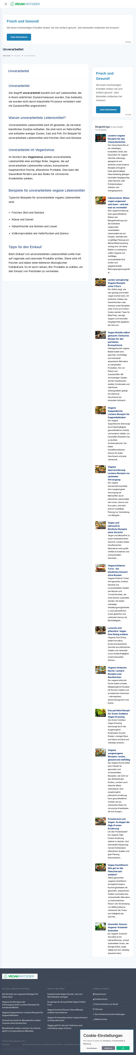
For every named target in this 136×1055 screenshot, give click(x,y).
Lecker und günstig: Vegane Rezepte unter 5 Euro (118, 282)
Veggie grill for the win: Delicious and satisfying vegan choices (64, 1026)
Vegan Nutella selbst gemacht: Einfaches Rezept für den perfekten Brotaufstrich (119, 339)
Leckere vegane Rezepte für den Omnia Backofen (116, 138)
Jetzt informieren (18, 37)
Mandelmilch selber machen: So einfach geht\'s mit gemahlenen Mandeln (21, 1029)
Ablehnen (108, 1048)
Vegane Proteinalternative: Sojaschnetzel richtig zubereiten (67, 1018)
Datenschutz (101, 999)
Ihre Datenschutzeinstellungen (110, 1014)
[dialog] (106, 1041)
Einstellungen (92, 1048)
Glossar (99, 1009)
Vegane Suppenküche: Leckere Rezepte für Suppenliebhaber (22, 1013)
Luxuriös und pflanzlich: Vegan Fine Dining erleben (118, 631)
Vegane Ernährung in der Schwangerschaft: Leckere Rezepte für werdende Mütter (20, 1005)
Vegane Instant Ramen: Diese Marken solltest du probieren (65, 1011)
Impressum (100, 994)
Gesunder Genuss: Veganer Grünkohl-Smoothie (118, 927)
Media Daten (101, 1019)
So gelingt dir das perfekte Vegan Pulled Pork (66, 1003)
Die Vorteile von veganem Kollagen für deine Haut (20, 995)
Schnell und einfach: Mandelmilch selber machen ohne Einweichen (21, 1021)
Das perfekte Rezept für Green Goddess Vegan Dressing (119, 713)
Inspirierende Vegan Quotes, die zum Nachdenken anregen (64, 995)
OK (123, 1048)
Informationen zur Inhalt (106, 1004)
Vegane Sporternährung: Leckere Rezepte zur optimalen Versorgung (119, 473)
